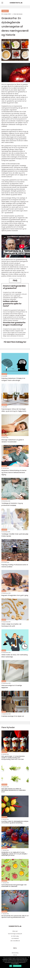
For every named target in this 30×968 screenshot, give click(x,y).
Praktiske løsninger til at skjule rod (12, 716)
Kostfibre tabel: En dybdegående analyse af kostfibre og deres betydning (14, 822)
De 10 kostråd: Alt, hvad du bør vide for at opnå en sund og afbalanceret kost (15, 916)
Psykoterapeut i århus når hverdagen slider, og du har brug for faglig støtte (13, 410)
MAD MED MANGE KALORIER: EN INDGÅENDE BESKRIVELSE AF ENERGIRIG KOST (13, 790)
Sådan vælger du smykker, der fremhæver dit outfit (11, 625)
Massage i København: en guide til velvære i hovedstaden (12, 441)
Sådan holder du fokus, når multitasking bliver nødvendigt (14, 656)
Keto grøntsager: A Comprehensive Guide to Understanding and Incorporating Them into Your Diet (13, 757)
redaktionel (5, 11)
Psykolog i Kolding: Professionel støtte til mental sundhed (14, 566)
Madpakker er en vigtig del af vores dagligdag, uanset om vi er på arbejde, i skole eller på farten (14, 853)
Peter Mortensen (18, 14)
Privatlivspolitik (17, 965)
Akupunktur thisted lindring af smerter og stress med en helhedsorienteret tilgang (14, 472)
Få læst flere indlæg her (15, 342)
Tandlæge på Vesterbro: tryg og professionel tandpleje (12, 504)
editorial (4, 591)
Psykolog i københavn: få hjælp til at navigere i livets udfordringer (13, 379)
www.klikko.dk (16, 940)
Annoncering (15, 953)
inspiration (4, 374)
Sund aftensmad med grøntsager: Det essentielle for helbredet (14, 885)
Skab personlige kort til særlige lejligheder (11, 686)
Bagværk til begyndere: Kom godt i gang (14, 595)
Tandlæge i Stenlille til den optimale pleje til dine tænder (14, 535)
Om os (15, 955)
